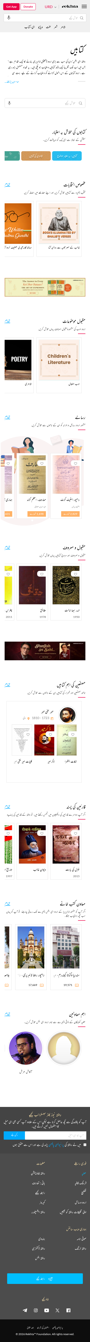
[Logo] (70, 6)
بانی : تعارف (38, 1183)
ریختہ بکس (40, 1258)
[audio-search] (8, 17)
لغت (48, 27)
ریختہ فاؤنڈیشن (38, 1173)
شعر (55, 27)
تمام (7, 184)
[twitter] (57, 1310)
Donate (28, 6)
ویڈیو (40, 27)
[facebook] (68, 1310)
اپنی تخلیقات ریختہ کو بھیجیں (73, 1212)
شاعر (63, 27)
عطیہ (84, 1173)
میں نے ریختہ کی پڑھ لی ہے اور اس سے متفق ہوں (47, 1144)
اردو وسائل (80, 1202)
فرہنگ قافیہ (80, 1183)
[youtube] (46, 1310)
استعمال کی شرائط (43, 1327)
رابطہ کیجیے (40, 1193)
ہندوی (41, 1239)
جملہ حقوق (30, 1327)
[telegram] (25, 1310)
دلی (24, 718)
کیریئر (42, 1202)
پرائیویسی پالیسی (56, 1144)
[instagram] (35, 1310)
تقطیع (83, 1193)
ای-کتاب (29, 27)
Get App (11, 6)
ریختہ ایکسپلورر (38, 1212)
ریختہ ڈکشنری (38, 1248)
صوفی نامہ (81, 1239)
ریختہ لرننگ (80, 1248)
